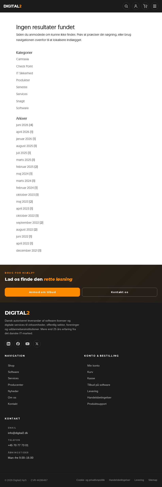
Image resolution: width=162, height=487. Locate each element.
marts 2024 (23, 181)
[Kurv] (145, 6)
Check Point (24, 66)
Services (21, 94)
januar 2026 (24, 139)
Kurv (90, 372)
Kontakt (12, 403)
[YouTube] (27, 344)
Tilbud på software (98, 384)
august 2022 (24, 229)
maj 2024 (22, 174)
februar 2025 (25, 167)
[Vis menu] (154, 6)
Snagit (20, 101)
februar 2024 (25, 188)
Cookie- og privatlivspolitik (90, 480)
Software (22, 108)
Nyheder (13, 391)
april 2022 (22, 243)
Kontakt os (119, 292)
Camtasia (22, 59)
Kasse (91, 378)
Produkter (23, 80)
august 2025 (24, 146)
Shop (11, 365)
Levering (92, 391)
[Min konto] (135, 6)
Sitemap (152, 480)
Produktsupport (96, 403)
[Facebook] (18, 344)
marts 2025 (23, 160)
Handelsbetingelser (99, 397)
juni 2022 (22, 236)
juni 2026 (22, 125)
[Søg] (126, 6)
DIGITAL (13, 6)
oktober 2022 (25, 216)
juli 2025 (21, 153)
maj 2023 (22, 201)
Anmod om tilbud (42, 292)
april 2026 (22, 132)
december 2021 (27, 250)
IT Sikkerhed (24, 73)
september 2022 (27, 222)
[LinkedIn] (8, 344)
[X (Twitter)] (37, 344)
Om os (12, 397)
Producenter (15, 384)
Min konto (93, 365)
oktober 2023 (25, 195)
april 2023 (22, 208)
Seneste (21, 87)
